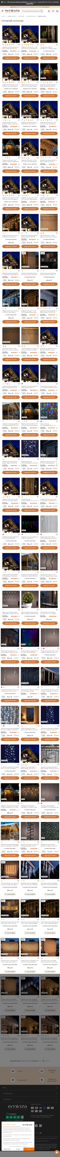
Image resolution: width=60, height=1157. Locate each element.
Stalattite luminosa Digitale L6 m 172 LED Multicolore (10, 537)
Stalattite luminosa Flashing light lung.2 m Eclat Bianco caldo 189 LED (10, 846)
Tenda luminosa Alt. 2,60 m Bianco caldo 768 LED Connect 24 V (29, 730)
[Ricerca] (41, 11)
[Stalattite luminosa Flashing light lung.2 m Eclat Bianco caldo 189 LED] (10, 831)
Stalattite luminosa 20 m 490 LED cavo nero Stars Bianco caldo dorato (10, 86)
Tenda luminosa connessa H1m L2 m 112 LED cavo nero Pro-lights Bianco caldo (9, 962)
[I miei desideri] (53, 11)
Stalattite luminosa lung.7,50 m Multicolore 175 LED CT (29, 387)
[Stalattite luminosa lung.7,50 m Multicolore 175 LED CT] (30, 373)
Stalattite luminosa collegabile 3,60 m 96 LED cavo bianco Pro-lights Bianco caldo (49, 1001)
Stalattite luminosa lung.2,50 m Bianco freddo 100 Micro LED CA (50, 767)
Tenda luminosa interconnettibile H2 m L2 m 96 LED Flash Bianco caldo (30, 501)
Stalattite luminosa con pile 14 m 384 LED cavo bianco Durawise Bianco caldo (10, 237)
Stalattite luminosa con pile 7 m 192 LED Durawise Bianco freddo (48, 463)
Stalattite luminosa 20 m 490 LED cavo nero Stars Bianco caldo (10, 199)
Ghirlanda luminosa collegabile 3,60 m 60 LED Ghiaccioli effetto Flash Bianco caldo (50, 885)
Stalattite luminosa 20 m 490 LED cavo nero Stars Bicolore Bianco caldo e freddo (29, 48)
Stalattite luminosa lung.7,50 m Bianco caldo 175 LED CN (48, 161)
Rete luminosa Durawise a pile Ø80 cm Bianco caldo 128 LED (29, 613)
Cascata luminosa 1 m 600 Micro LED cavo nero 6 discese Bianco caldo (10, 350)
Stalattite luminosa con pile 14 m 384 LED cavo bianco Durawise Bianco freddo (10, 312)
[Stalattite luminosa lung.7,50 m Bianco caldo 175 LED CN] (49, 147)
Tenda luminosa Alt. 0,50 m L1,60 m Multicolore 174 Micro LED (10, 690)
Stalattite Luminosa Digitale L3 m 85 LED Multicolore (29, 537)
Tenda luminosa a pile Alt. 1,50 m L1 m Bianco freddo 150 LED (48, 387)
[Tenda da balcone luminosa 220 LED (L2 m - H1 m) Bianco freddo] (49, 599)
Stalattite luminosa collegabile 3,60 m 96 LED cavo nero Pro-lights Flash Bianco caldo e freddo (50, 1039)
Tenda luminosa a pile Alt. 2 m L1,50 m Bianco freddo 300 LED (9, 651)
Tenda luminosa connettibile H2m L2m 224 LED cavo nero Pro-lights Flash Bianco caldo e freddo (9, 1001)
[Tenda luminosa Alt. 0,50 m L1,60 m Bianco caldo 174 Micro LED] (50, 637)
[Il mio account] (49, 11)
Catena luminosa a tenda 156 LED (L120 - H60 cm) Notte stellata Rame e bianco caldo (50, 923)
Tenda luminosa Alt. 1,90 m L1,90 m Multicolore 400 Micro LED (48, 538)
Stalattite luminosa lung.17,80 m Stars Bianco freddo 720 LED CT (49, 501)
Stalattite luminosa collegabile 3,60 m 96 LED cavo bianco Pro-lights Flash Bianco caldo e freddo (10, 1039)
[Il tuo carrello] (57, 11)
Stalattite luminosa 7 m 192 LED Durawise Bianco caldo (28, 311)
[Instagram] (40, 1125)
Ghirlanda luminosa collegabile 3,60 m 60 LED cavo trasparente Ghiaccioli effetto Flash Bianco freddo (30, 885)
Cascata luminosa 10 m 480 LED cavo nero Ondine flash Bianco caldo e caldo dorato (10, 885)
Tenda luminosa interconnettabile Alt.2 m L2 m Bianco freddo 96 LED (10, 730)
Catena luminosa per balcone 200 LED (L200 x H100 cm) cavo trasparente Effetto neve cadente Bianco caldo (29, 275)
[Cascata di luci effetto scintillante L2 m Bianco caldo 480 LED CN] (49, 34)
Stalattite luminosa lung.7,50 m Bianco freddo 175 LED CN (48, 311)
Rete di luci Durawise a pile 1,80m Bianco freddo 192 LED (10, 613)
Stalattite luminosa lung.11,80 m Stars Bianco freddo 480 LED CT (10, 576)
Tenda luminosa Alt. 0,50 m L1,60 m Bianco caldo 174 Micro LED (50, 651)
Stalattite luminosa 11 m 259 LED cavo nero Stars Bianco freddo (10, 501)
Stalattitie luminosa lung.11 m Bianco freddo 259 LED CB (10, 387)
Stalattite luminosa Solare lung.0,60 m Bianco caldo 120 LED (49, 846)
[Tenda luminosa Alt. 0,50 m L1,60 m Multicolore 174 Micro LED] (10, 676)
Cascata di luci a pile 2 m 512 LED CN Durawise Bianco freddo (30, 845)
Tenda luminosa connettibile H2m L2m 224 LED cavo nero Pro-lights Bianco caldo (49, 962)
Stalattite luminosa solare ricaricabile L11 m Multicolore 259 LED (49, 807)
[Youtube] (36, 1125)
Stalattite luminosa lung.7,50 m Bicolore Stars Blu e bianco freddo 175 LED (48, 350)
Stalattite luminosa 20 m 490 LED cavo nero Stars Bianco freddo (48, 124)
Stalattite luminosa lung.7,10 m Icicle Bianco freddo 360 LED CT (10, 425)
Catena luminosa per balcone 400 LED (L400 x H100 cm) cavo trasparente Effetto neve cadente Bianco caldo (10, 924)
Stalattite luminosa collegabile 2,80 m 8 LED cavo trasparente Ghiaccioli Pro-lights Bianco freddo (29, 1001)
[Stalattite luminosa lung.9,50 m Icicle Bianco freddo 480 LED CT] (30, 561)
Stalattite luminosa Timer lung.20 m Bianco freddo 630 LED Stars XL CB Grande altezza (10, 807)
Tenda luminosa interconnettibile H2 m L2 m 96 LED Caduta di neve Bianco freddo (50, 730)
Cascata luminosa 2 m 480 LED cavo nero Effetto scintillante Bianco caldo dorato (30, 350)
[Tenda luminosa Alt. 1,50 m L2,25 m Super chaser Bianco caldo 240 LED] (50, 676)
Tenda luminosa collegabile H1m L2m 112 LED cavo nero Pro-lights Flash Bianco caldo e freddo (30, 962)
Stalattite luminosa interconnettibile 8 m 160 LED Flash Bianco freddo (29, 463)
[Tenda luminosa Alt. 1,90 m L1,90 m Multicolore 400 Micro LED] (49, 524)
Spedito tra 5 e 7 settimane (11, 88)
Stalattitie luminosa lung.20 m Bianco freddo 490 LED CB (48, 85)
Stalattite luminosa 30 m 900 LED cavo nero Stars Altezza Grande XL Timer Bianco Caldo (29, 86)
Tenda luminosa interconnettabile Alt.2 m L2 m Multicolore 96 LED (48, 425)
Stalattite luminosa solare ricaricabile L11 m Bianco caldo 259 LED (29, 807)
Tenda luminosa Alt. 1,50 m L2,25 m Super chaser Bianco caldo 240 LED (50, 691)
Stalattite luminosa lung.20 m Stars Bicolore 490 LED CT (29, 123)
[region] (30, 16)
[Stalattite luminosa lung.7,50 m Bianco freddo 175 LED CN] (49, 298)
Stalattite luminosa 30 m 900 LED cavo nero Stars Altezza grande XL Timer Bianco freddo (29, 199)
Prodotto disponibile (5, 51)
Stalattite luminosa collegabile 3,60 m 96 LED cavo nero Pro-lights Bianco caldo (29, 1039)
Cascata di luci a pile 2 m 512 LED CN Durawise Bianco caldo (48, 575)
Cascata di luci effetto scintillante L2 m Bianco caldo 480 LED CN (48, 48)
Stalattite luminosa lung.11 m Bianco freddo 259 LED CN (28, 767)
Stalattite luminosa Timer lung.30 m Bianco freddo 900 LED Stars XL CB (10, 162)
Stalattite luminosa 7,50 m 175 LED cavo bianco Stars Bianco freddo (29, 425)
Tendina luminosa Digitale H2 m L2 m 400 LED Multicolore (29, 651)
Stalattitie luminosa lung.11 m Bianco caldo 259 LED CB (48, 198)
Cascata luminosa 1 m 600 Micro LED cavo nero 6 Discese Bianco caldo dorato (48, 237)
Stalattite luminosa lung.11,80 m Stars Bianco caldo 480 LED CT (10, 275)
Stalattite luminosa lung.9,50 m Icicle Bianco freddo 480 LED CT (29, 576)
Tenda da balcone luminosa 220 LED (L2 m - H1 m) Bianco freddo (48, 614)
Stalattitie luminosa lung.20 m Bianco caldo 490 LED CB (10, 47)
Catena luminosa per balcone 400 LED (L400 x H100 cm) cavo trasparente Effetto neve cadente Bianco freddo (48, 275)
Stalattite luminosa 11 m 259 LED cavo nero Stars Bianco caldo (29, 162)
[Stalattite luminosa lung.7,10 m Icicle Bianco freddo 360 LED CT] (11, 411)
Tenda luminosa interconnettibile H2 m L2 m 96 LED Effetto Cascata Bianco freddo (10, 768)
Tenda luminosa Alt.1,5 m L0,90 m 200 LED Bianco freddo (30, 690)
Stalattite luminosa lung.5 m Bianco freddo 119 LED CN (10, 462)
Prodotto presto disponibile (10, 887)
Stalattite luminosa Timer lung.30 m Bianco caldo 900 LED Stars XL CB (10, 124)
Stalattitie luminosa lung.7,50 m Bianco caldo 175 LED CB (29, 236)
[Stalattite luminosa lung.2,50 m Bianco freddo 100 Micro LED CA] (50, 754)
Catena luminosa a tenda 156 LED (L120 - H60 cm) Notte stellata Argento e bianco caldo (30, 923)
